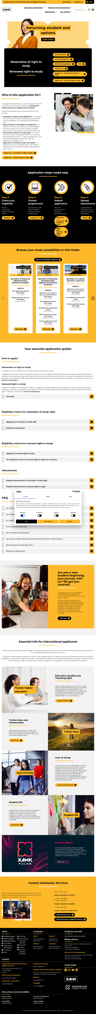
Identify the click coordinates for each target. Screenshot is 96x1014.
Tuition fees (59, 68)
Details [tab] (48, 496)
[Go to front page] (6, 10)
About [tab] (70, 496)
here (14, 978)
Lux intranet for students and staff (75, 936)
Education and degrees (33, 8)
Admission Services (63, 915)
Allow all (69, 521)
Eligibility (7, 218)
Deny (26, 521)
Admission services (9, 941)
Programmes (34, 218)
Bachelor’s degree (9, 936)
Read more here (7, 998)
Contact (21, 947)
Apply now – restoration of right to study (67, 74)
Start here (63, 618)
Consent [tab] (25, 496)
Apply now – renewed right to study (67, 80)
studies (9, 149)
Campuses (22, 936)
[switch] (39, 515)
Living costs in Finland (65, 785)
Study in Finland (63, 701)
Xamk (5, 952)
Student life (15, 825)
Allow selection (48, 521)
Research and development (59, 8)
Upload (85, 218)
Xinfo (54, 974)
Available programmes (63, 64)
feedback (41, 986)
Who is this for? (60, 55)
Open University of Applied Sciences (69, 919)
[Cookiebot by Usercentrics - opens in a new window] (73, 492)
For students (7, 943)
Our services (65, 12)
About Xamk (50, 12)
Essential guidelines (62, 59)
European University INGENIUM (22, 951)
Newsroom (67, 2)
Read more (19, 329)
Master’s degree (9, 938)
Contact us (78, 2)
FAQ (80, 64)
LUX (21, 141)
